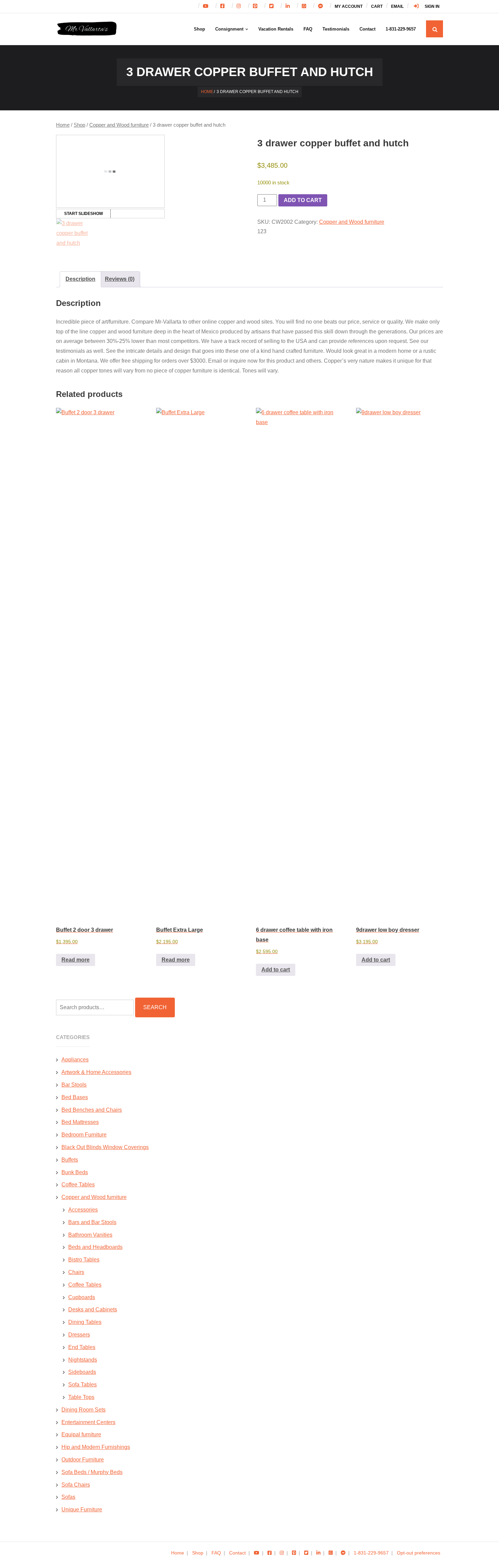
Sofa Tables (82, 1384)
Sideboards (82, 1372)
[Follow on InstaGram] (240, 7)
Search (155, 1007)
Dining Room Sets (83, 1410)
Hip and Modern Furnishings (95, 1447)
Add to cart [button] (275, 969)
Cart (377, 6)
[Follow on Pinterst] (294, 1553)
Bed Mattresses (80, 1122)
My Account (349, 6)
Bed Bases (74, 1097)
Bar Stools (74, 1085)
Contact (237, 1553)
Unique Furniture (81, 1509)
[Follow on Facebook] (224, 7)
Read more (75, 960)
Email (397, 6)
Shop (79, 125)
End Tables (81, 1347)
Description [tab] (80, 279)
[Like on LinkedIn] (318, 1553)
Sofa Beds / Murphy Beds (92, 1472)
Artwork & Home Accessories (96, 1072)
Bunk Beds (74, 1172)
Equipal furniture (81, 1434)
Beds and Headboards (95, 1247)
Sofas (68, 1497)
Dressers (79, 1335)
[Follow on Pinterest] (257, 7)
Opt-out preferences (418, 1553)
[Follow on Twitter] (273, 7)
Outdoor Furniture (82, 1459)
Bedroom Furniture (84, 1135)
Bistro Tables (83, 1259)
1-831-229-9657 (371, 1553)
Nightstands (82, 1360)
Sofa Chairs (75, 1485)
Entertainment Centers (88, 1422)
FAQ (216, 1553)
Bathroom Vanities (90, 1235)
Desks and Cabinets (92, 1309)
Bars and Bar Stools (92, 1222)
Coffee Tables (78, 1184)
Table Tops (81, 1397)
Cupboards (81, 1297)
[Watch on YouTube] (207, 7)
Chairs (76, 1272)
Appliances (75, 1059)
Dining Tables (84, 1322)
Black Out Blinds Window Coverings (105, 1147)
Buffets (69, 1160)
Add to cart (303, 200)
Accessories (83, 1210)
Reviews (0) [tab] (119, 279)
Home (207, 91)
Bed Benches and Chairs (91, 1110)
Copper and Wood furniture (119, 125)
